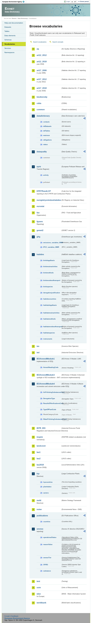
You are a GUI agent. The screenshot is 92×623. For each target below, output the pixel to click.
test (38, 581)
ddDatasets (47, 126)
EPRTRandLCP (44, 191)
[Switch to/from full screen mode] (75, 1)
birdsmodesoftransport (51, 280)
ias (38, 346)
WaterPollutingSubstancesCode (52, 419)
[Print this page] (72, 1)
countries (46, 521)
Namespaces (9, 52)
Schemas (8, 40)
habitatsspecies (49, 333)
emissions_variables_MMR (52, 242)
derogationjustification (51, 293)
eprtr (39, 167)
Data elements (9, 35)
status (45, 144)
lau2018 (40, 465)
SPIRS (45, 565)
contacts (46, 122)
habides (40, 254)
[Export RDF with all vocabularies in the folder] (84, 118)
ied (38, 353)
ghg (38, 237)
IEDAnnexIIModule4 (46, 384)
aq (38, 49)
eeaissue (46, 135)
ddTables (46, 131)
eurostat (40, 206)
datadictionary (43, 116)
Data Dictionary (22, 18)
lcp (38, 474)
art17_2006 (42, 70)
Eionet (14, 18)
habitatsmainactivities (51, 313)
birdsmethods (48, 273)
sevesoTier (47, 558)
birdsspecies (48, 287)
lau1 (38, 452)
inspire (40, 437)
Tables (6, 31)
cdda (39, 103)
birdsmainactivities (50, 266)
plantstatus (47, 487)
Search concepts (57, 42)
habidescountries (49, 299)
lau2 (38, 459)
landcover (41, 446)
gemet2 (40, 230)
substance (47, 571)
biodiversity (42, 97)
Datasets (7, 27)
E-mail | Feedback (11, 616)
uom (39, 588)
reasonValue (47, 544)
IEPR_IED (41, 428)
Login (68, 1)
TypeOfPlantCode (49, 409)
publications (42, 516)
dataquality (42, 152)
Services (7, 48)
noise (39, 509)
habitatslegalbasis (50, 305)
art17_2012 (42, 79)
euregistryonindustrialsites (49, 200)
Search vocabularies (39, 42)
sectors (46, 493)
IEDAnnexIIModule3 (46, 375)
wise (39, 594)
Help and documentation (13, 23)
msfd (39, 500)
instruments (47, 339)
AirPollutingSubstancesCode (52, 392)
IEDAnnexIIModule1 (46, 359)
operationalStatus (49, 537)
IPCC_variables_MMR (51, 247)
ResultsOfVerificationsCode (52, 403)
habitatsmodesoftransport (52, 326)
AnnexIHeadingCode (50, 367)
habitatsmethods (49, 319)
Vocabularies (9, 44)
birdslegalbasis (49, 260)
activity (46, 175)
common (41, 110)
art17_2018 (42, 88)
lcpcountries (47, 482)
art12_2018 (42, 62)
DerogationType (49, 398)
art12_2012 (42, 55)
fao (38, 213)
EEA (14, 1)
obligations (47, 140)
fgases (40, 222)
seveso (40, 529)
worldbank (41, 603)
